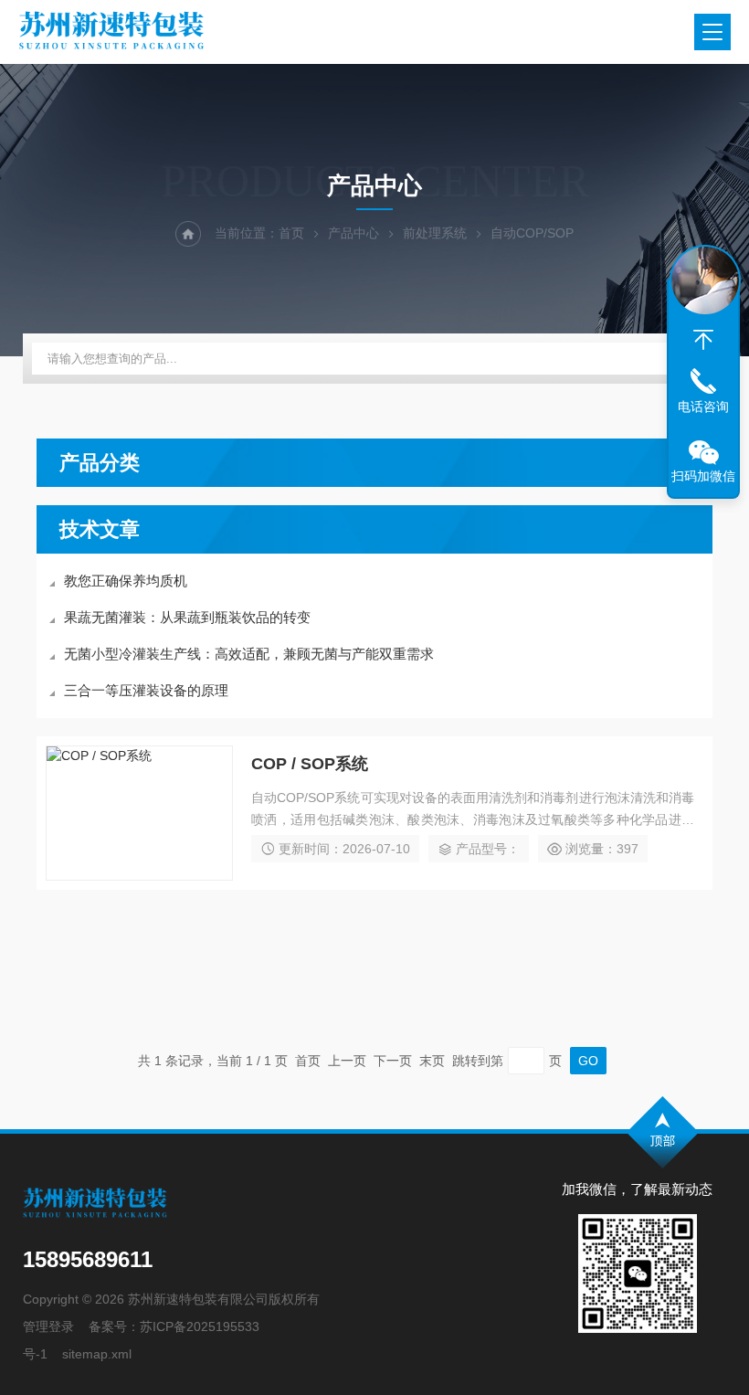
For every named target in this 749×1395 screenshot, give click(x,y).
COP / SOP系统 (309, 764)
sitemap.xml (97, 1354)
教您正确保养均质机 (125, 580)
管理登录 (48, 1326)
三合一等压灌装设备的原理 (146, 690)
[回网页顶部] (703, 340)
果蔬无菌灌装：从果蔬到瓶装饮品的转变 (187, 617)
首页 (291, 233)
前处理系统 (435, 233)
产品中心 (353, 233)
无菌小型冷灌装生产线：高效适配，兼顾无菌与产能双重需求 (249, 653)
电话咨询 (703, 406)
